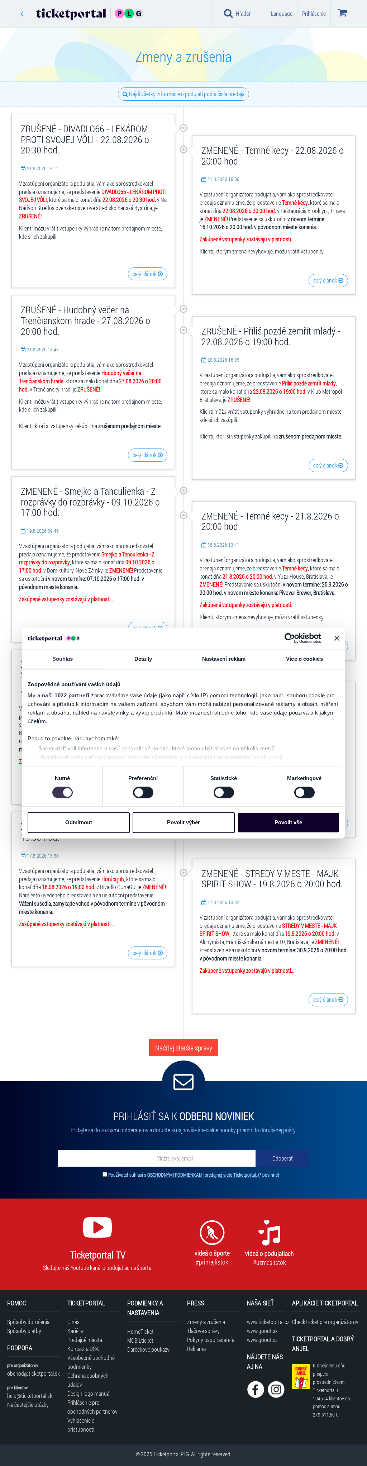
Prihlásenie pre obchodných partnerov (92, 1407)
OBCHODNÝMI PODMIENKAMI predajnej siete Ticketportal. (202, 1174)
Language (281, 13)
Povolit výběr (183, 822)
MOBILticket (140, 1340)
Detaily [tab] (143, 659)
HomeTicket (140, 1331)
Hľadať (243, 13)
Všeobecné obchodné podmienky (91, 1362)
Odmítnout (78, 822)
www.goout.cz (262, 1339)
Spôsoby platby (24, 1330)
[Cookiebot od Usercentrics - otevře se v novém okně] (289, 638)
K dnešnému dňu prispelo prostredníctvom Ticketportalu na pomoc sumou (331, 1390)
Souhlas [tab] (62, 659)
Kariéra (75, 1330)
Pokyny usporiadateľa (210, 1339)
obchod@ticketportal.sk (33, 1373)
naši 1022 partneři (66, 695)
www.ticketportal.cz (266, 1321)
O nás (73, 1321)
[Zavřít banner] (336, 638)
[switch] (143, 792)
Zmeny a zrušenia (206, 1321)
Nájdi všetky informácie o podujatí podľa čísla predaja (186, 94)
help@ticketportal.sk (29, 1395)
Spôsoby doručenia (28, 1321)
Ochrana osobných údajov (88, 1380)
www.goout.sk (262, 1330)
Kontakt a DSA (83, 1348)
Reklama (196, 1348)
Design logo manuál (88, 1393)
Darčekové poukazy (148, 1349)
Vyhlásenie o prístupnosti (81, 1425)
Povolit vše (288, 822)
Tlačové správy (203, 1330)
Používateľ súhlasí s (193, 1174)
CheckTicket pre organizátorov (325, 1321)
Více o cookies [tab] (304, 659)
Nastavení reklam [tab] (224, 659)
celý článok (145, 273)
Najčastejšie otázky (28, 1404)
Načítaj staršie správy (183, 1047)
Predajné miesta (84, 1339)
